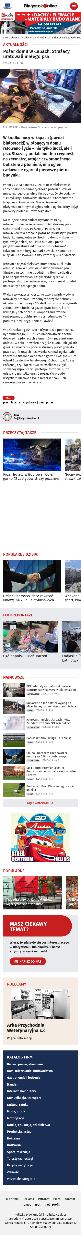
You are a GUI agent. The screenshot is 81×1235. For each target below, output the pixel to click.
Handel (12, 1084)
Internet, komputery (21, 1091)
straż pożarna (27, 402)
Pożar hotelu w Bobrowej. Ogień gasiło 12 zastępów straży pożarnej (31, 476)
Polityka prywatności (28, 1214)
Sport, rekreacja (18, 1152)
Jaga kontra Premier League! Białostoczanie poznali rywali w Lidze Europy (51, 771)
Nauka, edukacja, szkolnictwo (28, 1125)
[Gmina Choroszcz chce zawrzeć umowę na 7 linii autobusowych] (32, 576)
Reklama (13, 1138)
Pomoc (26, 1204)
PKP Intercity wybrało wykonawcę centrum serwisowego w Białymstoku (51, 688)
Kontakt (69, 1199)
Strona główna (11, 37)
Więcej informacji (19, 1038)
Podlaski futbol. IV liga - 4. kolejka (49, 738)
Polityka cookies (55, 1214)
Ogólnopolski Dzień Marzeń (25, 656)
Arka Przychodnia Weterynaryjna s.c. (27, 1028)
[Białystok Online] (40, 6)
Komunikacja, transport (24, 1098)
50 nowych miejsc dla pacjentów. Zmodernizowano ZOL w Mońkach (48, 721)
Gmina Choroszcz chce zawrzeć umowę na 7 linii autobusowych (28, 598)
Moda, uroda (16, 1111)
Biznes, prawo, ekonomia (25, 1064)
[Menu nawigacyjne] (74, 6)
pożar (49, 402)
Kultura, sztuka (18, 1105)
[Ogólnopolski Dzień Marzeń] (30, 637)
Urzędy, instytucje (20, 1165)
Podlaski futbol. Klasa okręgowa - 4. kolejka (50, 788)
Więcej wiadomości (38, 803)
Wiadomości (27, 37)
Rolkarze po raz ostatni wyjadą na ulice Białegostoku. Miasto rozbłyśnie (51, 704)
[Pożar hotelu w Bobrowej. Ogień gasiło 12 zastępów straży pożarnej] (32, 455)
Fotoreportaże (18, 615)
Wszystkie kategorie (21, 1179)
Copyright (14, 1218)
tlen (41, 402)
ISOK (38, 1204)
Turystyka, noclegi (20, 1158)
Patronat (43, 1199)
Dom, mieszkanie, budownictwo (30, 1071)
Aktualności (43, 37)
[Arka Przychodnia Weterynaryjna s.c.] (40, 1004)
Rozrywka (14, 1145)
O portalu (12, 1199)
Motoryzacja (16, 1118)
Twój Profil (52, 1204)
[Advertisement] (40, 516)
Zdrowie (13, 1172)
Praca (57, 1199)
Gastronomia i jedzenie (23, 1077)
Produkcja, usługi (19, 1131)
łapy (14, 402)
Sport (30, 711)
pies (5, 402)
